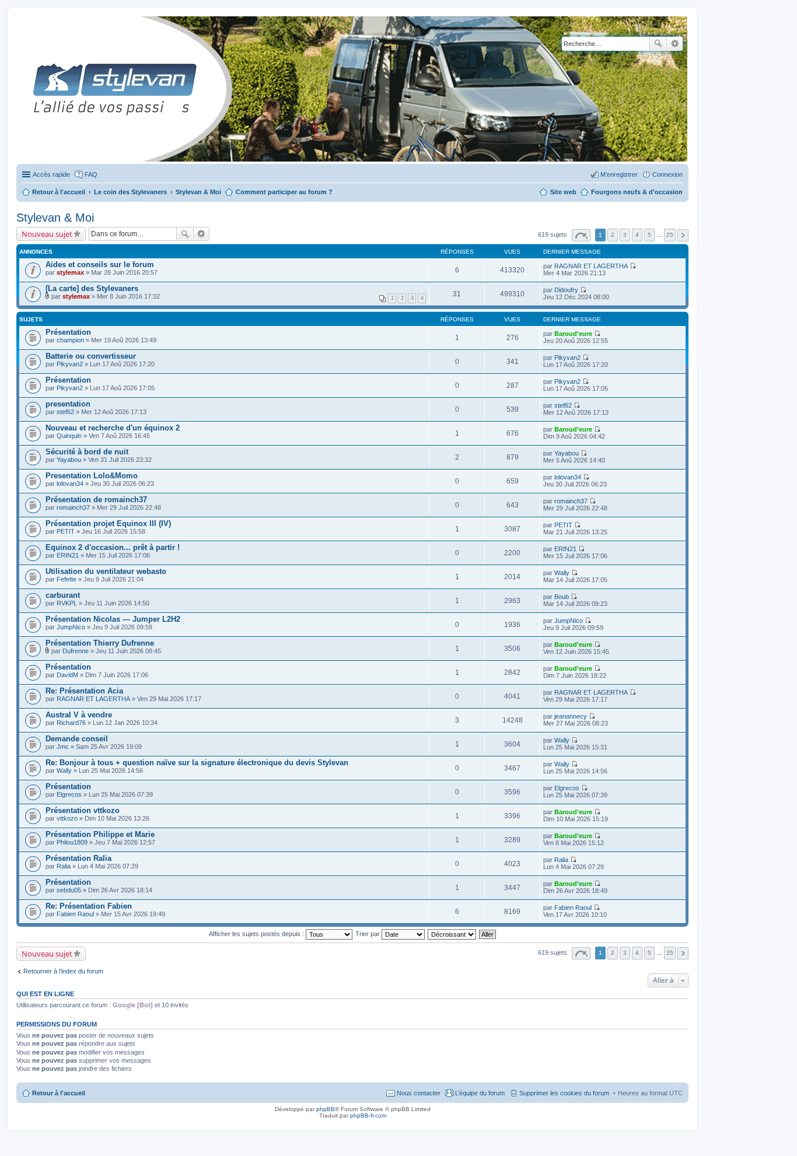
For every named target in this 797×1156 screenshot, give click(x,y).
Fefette (66, 579)
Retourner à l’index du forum (63, 971)
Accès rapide (51, 174)
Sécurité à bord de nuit (87, 451)
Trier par (368, 933)
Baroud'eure (573, 333)
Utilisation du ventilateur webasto (106, 571)
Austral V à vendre (79, 714)
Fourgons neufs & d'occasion (637, 191)
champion (70, 340)
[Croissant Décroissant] (452, 933)
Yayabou (69, 459)
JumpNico (71, 626)
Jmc (63, 746)
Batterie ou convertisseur (91, 356)
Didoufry (566, 289)
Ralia (64, 866)
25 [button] (669, 235)
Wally (561, 572)
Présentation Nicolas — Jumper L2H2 (113, 619)
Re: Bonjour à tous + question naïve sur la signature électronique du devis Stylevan (197, 762)
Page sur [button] (581, 235)
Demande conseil (77, 738)
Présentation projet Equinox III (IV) (108, 523)
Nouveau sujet (47, 234)
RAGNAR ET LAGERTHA (591, 265)
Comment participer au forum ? (284, 191)
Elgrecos (69, 794)
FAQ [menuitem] (91, 174)
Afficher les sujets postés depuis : (257, 933)
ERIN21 (68, 555)
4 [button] (637, 235)
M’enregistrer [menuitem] (619, 174)
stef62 (65, 411)
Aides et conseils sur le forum (100, 264)
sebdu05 (69, 890)
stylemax (70, 272)
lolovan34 (70, 483)
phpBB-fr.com (368, 1115)
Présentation (68, 332)
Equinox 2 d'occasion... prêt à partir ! (113, 547)
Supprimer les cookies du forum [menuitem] (564, 1093)
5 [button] (649, 235)
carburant (63, 595)
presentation (68, 404)
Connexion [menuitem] (667, 174)
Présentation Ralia (78, 858)
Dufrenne (75, 650)
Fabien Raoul (75, 913)
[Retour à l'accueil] (26, 89)
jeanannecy (570, 716)
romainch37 (73, 507)
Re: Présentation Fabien (89, 906)
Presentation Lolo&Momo (92, 475)
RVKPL (67, 603)
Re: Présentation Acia (84, 690)
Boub (561, 596)
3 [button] (625, 235)
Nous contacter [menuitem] (419, 1093)
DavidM (67, 674)
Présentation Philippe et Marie (100, 834)
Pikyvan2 (70, 363)
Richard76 (71, 722)
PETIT (66, 531)
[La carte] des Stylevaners (92, 288)
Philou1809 (72, 842)
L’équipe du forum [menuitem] (480, 1093)
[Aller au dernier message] (633, 265)
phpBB (325, 1109)
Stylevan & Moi (55, 217)
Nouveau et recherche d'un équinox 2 (113, 427)
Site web (563, 191)
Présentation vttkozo (83, 810)
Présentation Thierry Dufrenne (100, 643)
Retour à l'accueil (58, 1093)
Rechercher (658, 44)
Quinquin (69, 435)
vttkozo (67, 818)
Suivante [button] (682, 235)
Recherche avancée (675, 44)
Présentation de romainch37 (96, 499)
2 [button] (612, 235)
